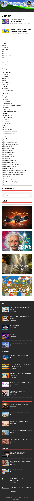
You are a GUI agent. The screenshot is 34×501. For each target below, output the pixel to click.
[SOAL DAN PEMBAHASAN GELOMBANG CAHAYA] (5, 456)
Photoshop (5, 47)
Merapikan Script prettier (9, 133)
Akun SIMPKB (6, 119)
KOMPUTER (5, 352)
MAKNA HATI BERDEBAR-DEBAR (19, 413)
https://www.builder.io (8, 148)
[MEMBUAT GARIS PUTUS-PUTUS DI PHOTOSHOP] (5, 377)
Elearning (4, 69)
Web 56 (4, 98)
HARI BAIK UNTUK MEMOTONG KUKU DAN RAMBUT (21, 440)
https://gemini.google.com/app (10, 164)
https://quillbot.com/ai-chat (9, 162)
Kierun (3, 125)
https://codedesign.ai (7, 146)
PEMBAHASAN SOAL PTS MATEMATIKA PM (17, 479)
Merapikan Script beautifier (9, 131)
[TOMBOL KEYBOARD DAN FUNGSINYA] (5, 395)
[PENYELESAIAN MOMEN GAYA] (5, 473)
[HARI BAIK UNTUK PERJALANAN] (5, 407)
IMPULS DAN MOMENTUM (18, 343)
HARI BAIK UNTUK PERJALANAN (19, 404)
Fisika (3, 57)
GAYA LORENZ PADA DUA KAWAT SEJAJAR (20, 317)
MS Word (4, 53)
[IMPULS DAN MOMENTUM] (5, 346)
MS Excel (4, 51)
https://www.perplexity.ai (9, 180)
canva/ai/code (6, 137)
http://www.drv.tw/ (7, 129)
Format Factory (6, 82)
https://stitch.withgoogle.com (10, 145)
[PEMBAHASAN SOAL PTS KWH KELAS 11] (5, 491)
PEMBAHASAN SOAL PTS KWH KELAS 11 (21, 488)
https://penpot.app (7, 154)
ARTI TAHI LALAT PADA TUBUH (19, 422)
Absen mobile (5, 121)
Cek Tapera (5, 113)
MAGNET (12, 334)
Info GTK (4, 127)
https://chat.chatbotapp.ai (9, 160)
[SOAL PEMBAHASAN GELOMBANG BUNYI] (5, 464)
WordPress (5, 49)
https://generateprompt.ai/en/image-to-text (14, 172)
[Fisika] (17, 250)
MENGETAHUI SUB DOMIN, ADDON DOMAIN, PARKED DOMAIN (20, 30)
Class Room (5, 76)
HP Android (5, 88)
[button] (32, 10)
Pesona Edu (5, 100)
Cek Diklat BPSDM (7, 115)
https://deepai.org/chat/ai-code (10, 184)
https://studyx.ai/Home (8, 168)
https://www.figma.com (8, 152)
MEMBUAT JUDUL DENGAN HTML (20, 356)
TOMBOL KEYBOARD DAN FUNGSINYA (17, 392)
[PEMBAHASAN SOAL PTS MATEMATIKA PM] (5, 482)
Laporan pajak (6, 109)
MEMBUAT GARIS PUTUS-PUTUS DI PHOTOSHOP (20, 374)
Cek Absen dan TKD (7, 103)
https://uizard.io (6, 158)
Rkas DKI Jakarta (6, 123)
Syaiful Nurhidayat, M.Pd (25, 23)
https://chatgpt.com (7, 139)
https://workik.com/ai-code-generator (12, 174)
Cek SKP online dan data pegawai (11, 105)
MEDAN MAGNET (15, 325)
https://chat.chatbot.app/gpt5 (10, 182)
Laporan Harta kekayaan (9, 111)
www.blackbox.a (6, 135)
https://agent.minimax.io (8, 178)
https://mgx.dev (6, 176)
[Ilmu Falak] (17, 295)
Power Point (5, 84)
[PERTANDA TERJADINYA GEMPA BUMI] (5, 434)
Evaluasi (4, 67)
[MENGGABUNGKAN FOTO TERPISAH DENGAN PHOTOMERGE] (5, 368)
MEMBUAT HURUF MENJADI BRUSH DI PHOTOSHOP (20, 383)
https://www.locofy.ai (8, 156)
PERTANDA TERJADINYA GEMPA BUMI (21, 430)
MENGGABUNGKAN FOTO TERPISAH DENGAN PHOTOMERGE (20, 365)
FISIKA (3, 303)
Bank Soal (4, 65)
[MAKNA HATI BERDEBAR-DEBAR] (5, 416)
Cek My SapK (5, 107)
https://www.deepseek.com (9, 143)
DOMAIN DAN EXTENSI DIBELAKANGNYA (17, 20)
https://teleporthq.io (7, 150)
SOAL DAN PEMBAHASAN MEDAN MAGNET (20, 308)
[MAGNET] (5, 337)
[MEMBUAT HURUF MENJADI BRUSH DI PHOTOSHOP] (5, 386)
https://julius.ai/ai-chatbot (9, 166)
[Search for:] (17, 195)
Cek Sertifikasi (6, 101)
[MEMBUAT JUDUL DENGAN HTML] (5, 359)
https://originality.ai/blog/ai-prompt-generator (14, 170)
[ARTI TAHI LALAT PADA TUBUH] (5, 425)
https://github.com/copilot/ (9, 141)
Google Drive (5, 78)
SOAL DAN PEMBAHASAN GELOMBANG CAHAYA (17, 453)
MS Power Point (6, 55)
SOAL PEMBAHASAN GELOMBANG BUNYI (20, 461)
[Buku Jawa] (17, 273)
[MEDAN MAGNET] (5, 329)
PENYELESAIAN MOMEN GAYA (19, 470)
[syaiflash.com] (17, 8)
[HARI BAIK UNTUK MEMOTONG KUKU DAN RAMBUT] (5, 443)
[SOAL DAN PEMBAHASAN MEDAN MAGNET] (5, 311)
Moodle (4, 45)
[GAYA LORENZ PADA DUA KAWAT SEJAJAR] (5, 320)
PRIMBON (4, 400)
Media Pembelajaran (7, 90)
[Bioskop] (17, 227)
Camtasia (4, 86)
